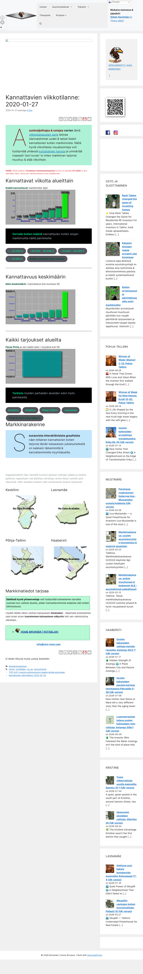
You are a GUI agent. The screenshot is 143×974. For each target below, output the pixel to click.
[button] (40, 23)
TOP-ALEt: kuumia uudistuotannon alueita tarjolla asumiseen (37, 672)
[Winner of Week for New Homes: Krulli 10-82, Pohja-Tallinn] (111, 400)
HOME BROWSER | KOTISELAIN (39, 631)
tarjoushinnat (40, 669)
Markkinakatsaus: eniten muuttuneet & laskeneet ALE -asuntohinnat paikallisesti (121, 582)
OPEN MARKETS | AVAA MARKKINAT (121, 67)
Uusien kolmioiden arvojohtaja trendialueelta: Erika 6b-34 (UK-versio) (121, 435)
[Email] (89, 119)
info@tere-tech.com (49, 644)
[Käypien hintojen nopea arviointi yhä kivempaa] (113, 255)
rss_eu (30, 669)
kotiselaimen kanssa (52, 151)
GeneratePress (94, 955)
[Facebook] (66, 119)
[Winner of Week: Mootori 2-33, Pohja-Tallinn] (111, 365)
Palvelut (82, 7)
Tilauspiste (45, 15)
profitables (21, 669)
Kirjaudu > (61, 15)
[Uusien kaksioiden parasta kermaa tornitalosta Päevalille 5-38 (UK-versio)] (110, 684)
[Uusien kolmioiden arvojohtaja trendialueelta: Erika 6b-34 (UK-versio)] (111, 436)
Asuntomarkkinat (60, 7)
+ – (42, 251)
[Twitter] (70, 119)
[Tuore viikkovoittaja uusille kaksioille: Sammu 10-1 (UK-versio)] (110, 783)
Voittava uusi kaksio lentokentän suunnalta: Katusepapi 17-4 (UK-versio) (121, 872)
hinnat (12, 669)
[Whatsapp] (75, 119)
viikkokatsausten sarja (43, 134)
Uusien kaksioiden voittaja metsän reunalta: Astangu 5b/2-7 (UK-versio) (121, 646)
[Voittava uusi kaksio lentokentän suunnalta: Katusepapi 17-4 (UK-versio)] (110, 872)
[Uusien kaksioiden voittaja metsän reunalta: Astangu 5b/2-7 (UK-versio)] (110, 645)
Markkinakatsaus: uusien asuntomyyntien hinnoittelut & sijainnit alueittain (121, 539)
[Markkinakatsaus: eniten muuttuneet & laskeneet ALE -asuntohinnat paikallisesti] (111, 583)
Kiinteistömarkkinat (18, 666)
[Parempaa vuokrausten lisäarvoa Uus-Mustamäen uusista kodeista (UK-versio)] (111, 497)
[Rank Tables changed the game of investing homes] (113, 207)
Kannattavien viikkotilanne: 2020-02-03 (27, 675)
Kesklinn (30, 410)
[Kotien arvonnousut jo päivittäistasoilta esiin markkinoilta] (113, 299)
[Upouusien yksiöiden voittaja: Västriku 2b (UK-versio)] (110, 818)
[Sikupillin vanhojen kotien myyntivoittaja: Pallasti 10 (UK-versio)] (110, 907)
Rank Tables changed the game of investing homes (129, 202)
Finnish (116, 2)
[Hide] (1, 27)
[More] (2, 22)
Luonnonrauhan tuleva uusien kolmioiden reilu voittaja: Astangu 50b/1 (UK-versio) (120, 723)
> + (15, 251)
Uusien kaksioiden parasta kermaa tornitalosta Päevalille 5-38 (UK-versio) (120, 685)
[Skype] (80, 119)
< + (15, 258)
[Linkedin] (61, 119)
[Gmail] (85, 119)
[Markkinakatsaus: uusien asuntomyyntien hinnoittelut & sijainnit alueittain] (111, 540)
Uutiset (43, 7)
